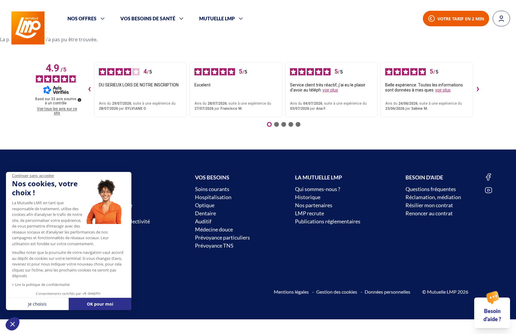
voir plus (330, 90)
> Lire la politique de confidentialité (41, 284)
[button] (12, 324)
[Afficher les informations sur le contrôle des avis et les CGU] (79, 99)
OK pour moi (100, 304)
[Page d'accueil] (28, 28)
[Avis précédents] (89, 90)
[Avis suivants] (478, 90)
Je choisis (37, 304)
